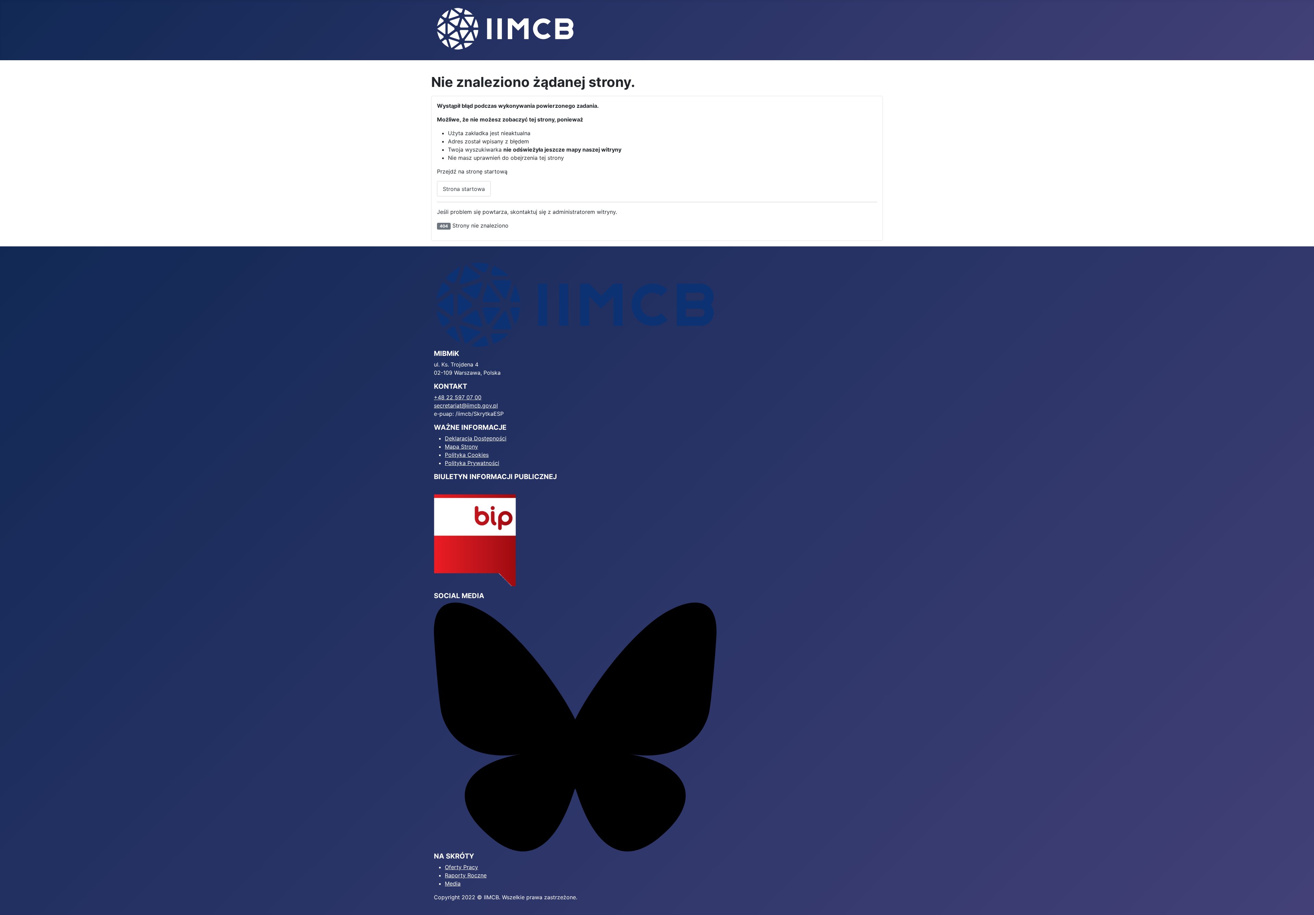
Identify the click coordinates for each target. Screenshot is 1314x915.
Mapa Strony (461, 446)
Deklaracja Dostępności (475, 438)
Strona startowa (464, 188)
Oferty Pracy (461, 867)
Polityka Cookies (467, 454)
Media (453, 883)
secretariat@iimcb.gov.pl (466, 405)
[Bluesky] (575, 726)
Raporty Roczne (466, 875)
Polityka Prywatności (472, 463)
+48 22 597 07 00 (457, 397)
